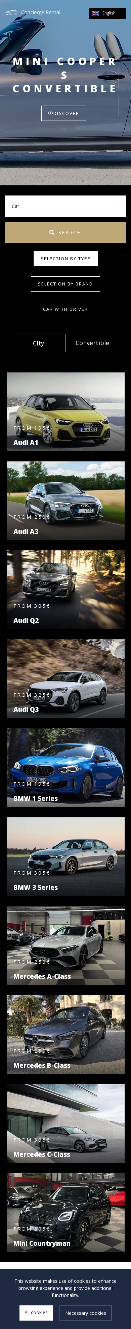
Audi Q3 (26, 709)
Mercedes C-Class (41, 1154)
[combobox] (65, 206)
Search (70, 232)
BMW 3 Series (35, 887)
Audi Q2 (26, 620)
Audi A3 (25, 531)
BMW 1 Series (35, 798)
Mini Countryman (42, 1243)
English (109, 13)
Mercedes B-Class (42, 1065)
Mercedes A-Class (42, 976)
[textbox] (65, 206)
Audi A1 (25, 442)
